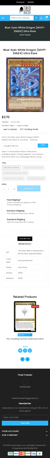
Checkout (20, 2)
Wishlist (31, 2)
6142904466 (25, 387)
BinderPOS (33, 448)
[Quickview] (20, 350)
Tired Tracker (25, 35)
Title (4, 163)
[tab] (24, 239)
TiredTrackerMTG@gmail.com (25, 398)
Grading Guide (31, 129)
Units (4, 184)
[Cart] (46, 17)
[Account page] (41, 17)
